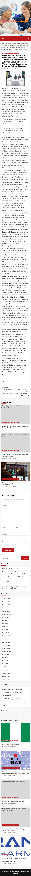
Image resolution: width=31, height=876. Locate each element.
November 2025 (6, 608)
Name (4, 527)
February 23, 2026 (11, 746)
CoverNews (24, 871)
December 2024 (6, 642)
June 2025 (5, 623)
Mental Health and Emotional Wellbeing (13, 702)
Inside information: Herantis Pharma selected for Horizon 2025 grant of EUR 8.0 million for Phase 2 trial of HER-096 (14, 587)
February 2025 (6, 636)
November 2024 (6, 645)
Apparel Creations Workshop (9, 714)
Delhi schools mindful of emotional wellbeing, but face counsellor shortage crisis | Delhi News (15, 572)
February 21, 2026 (11, 429)
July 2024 (4, 657)
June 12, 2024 (11, 68)
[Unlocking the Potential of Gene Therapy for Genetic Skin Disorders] (15, 414)
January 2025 (6, 639)
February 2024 (6, 673)
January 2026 (6, 601)
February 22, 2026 (11, 803)
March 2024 (5, 670)
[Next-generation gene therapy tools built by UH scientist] (15, 471)
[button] (2, 38)
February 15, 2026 (11, 486)
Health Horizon (6, 695)
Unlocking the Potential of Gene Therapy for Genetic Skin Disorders (14, 581)
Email (18, 527)
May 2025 (5, 626)
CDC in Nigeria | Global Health (10, 568)
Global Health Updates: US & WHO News (13, 577)
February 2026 (6, 598)
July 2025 (4, 620)
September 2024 (7, 651)
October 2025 (6, 611)
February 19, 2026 (11, 458)
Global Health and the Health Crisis (12, 692)
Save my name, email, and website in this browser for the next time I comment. (14, 544)
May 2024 (5, 664)
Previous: (15, 388)
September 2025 (7, 614)
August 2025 (5, 617)
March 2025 (5, 632)
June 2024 (5, 660)
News (3, 705)
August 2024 (5, 654)
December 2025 (6, 605)
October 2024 (6, 648)
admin (5, 68)
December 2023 (6, 679)
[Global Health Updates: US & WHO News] (15, 789)
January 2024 (6, 676)
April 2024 (5, 667)
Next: (16, 393)
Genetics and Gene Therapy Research (11, 53)
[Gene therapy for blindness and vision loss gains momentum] (15, 442)
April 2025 (5, 629)
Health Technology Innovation (10, 699)
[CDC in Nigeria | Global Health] (15, 732)
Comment (5, 505)
